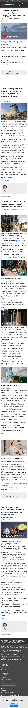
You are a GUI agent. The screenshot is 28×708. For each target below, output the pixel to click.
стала (5, 612)
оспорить (23, 163)
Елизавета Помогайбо (14, 187)
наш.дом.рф (9, 485)
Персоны (20, 640)
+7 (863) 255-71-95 (5, 664)
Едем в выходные (5, 640)
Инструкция (14, 640)
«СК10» (18, 240)
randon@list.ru (4, 674)
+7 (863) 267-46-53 (5, 673)
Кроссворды (4, 641)
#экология (3, 618)
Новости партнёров (5, 642)
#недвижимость (5, 180)
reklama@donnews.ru (6, 667)
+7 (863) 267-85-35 (5, 672)
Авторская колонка (20, 641)
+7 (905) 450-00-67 (5, 665)
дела (19, 150)
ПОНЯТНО (14, 705)
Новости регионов (16, 642)
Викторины (11, 641)
